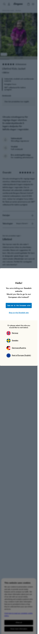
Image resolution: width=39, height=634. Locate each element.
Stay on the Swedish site (19, 313)
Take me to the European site (18, 305)
